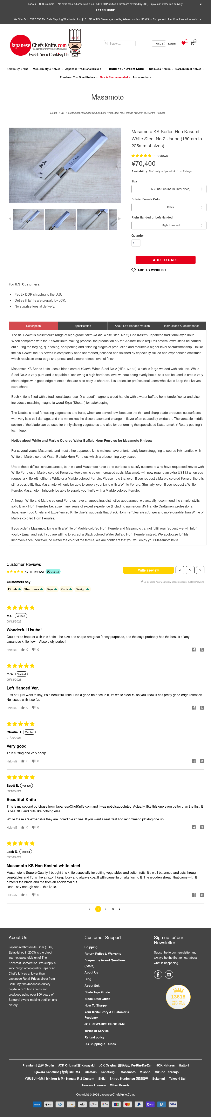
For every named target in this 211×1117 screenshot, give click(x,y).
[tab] (33, 325)
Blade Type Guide (97, 992)
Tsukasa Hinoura (94, 1085)
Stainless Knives (160, 69)
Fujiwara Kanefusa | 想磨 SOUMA (57, 1072)
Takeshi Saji (177, 1078)
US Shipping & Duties (100, 1044)
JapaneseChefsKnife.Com (117, 1094)
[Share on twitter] (201, 650)
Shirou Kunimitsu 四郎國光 (129, 1078)
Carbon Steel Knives (188, 69)
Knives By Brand (17, 69)
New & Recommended (114, 77)
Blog (87, 979)
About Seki (92, 985)
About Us (91, 972)
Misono (145, 1072)
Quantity (137, 235)
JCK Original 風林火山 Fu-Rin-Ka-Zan (125, 1065)
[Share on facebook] (193, 650)
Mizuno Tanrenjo (167, 1072)
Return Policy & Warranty (102, 953)
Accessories (140, 77)
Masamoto (107, 97)
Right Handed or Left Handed (152, 217)
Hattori (184, 1065)
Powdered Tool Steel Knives (77, 77)
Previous (16, 168)
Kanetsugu (108, 1072)
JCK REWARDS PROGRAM (104, 1024)
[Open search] (180, 570)
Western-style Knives (47, 69)
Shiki (102, 1078)
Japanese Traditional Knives (83, 69)
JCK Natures (165, 1065)
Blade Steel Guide (97, 998)
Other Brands (119, 1085)
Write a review (148, 570)
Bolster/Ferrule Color (146, 199)
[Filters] (190, 570)
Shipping (90, 947)
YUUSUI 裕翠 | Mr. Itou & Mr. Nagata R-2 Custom (59, 1078)
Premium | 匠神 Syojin (38, 1065)
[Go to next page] (120, 909)
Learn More (105, 10)
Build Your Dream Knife (126, 69)
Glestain (91, 1072)
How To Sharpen (96, 1005)
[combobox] (120, 43)
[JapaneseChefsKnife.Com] (46, 43)
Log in (172, 43)
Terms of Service (96, 1030)
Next (113, 168)
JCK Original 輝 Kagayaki (76, 1065)
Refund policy (94, 1037)
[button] (141, 155)
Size (134, 181)
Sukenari (158, 1078)
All (62, 112)
